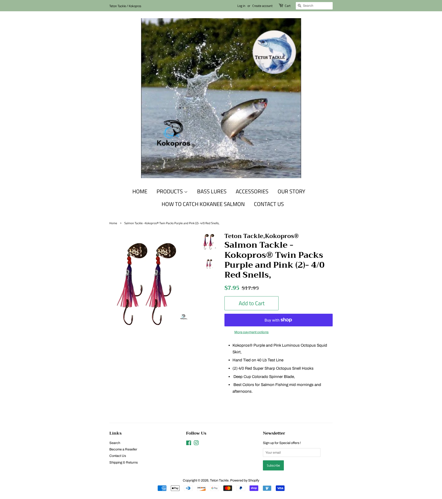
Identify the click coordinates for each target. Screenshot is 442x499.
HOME (139, 191)
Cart (288, 5)
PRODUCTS (170, 191)
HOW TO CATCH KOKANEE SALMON (203, 204)
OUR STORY (291, 191)
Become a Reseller (123, 449)
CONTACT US (269, 204)
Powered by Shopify (244, 480)
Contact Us (117, 456)
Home (113, 223)
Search (114, 443)
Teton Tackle (219, 480)
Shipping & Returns (123, 462)
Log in (241, 5)
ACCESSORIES (252, 191)
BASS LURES (212, 191)
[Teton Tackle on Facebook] (188, 444)
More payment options (251, 332)
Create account (262, 5)
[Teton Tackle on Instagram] (196, 444)
